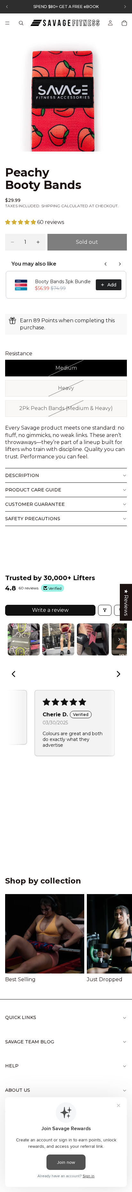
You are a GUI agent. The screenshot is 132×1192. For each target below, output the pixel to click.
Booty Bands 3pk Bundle (63, 281)
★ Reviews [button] (126, 602)
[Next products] (120, 263)
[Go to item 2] (58, 639)
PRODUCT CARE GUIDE (33, 490)
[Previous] (15, 674)
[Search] (21, 23)
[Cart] (124, 23)
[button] (21, 222)
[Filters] (104, 610)
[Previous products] (106, 263)
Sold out (87, 242)
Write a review (50, 610)
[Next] (116, 674)
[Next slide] (119, 938)
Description (22, 475)
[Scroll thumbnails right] (119, 639)
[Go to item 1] (24, 639)
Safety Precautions (32, 519)
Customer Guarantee (35, 504)
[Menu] (7, 23)
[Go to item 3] (93, 639)
